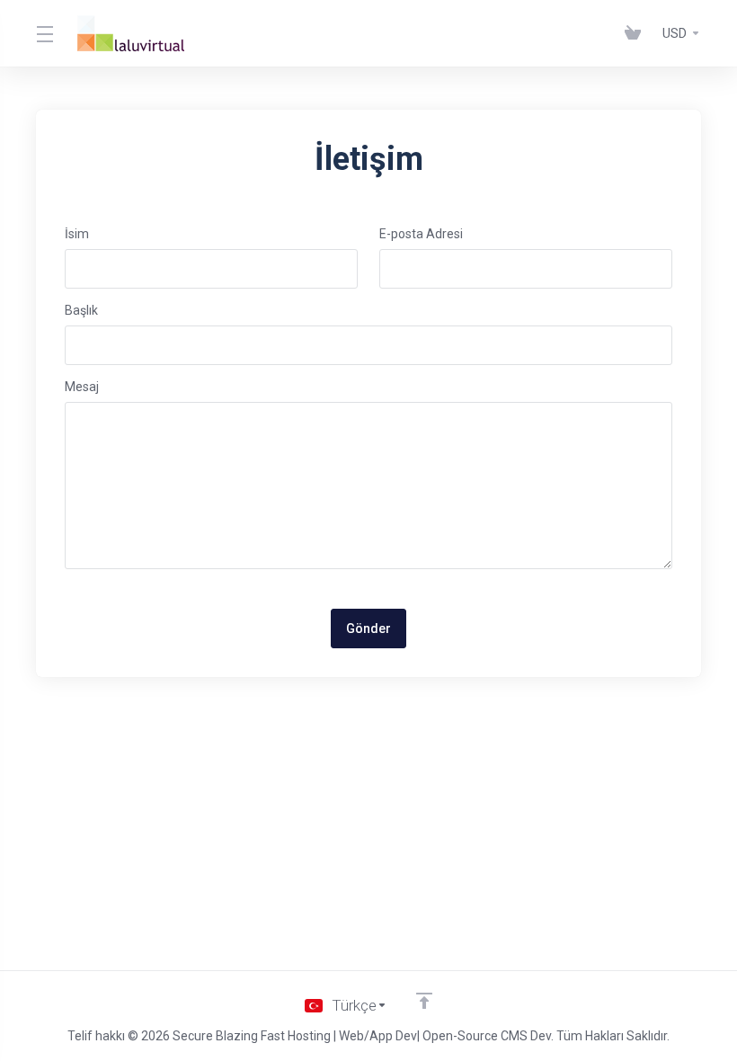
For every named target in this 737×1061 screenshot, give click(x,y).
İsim (77, 234)
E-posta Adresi (421, 234)
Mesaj (82, 386)
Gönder (368, 628)
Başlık (81, 310)
